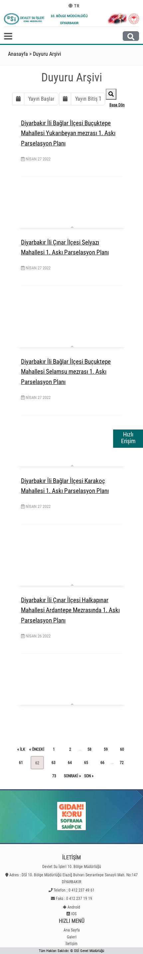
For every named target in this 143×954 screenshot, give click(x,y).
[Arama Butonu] (131, 36)
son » (88, 776)
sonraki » (72, 776)
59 (106, 749)
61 (21, 762)
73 (54, 776)
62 (37, 763)
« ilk (21, 749)
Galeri (71, 937)
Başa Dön (117, 105)
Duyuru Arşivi (47, 54)
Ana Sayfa (72, 930)
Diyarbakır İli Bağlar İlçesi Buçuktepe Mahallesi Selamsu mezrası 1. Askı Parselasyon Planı (66, 372)
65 (86, 762)
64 (70, 762)
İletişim (71, 943)
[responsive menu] (8, 36)
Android (74, 907)
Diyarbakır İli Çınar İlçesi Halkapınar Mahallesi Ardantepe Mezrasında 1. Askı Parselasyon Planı (70, 610)
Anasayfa (18, 54)
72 (122, 762)
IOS (73, 913)
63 (54, 762)
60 (122, 749)
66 (102, 762)
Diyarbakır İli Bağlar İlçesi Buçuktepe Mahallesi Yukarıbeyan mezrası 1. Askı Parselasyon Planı (68, 133)
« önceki (36, 749)
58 (89, 749)
